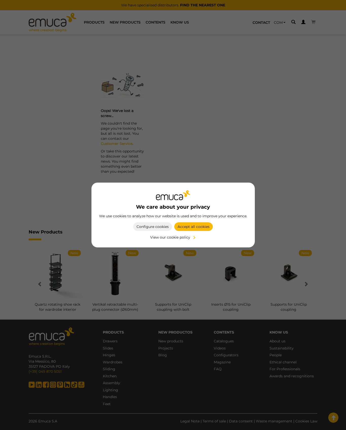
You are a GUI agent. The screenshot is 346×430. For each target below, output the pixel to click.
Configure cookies (153, 226)
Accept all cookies (193, 226)
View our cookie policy (170, 237)
